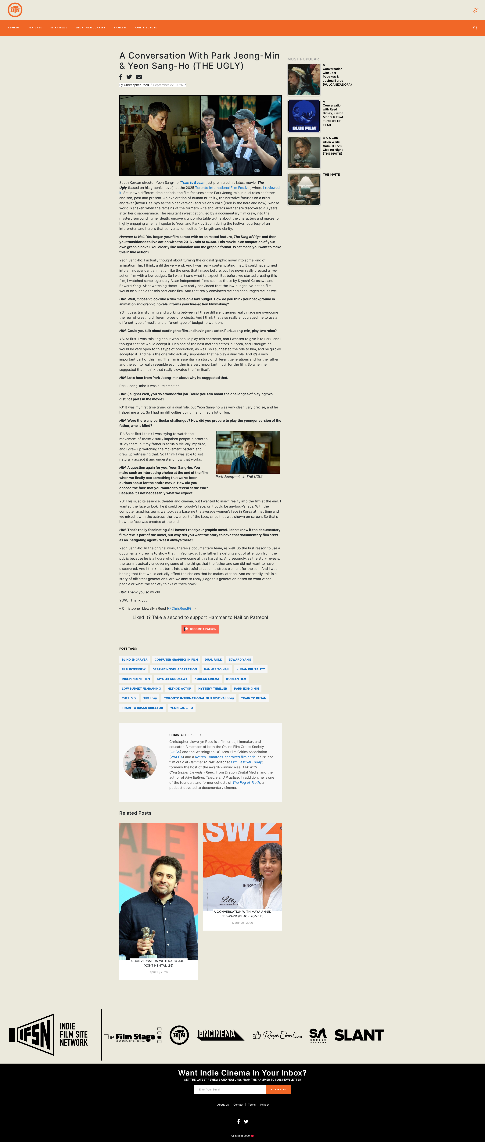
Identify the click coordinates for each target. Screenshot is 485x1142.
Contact (238, 1104)
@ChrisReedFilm (181, 608)
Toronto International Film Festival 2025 (199, 698)
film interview (134, 669)
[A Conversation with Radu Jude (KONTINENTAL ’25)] (158, 901)
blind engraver (135, 659)
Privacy (265, 1104)
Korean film (236, 679)
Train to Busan (253, 698)
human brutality (250, 669)
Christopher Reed (137, 85)
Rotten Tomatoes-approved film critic (225, 757)
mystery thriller (212, 688)
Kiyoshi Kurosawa (172, 679)
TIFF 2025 (150, 698)
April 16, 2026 (158, 972)
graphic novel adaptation (175, 669)
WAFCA (177, 757)
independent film (136, 679)
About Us (223, 1104)
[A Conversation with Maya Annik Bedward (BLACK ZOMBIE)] (242, 877)
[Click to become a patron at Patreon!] (200, 629)
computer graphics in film (176, 659)
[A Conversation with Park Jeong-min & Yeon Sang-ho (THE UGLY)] (143, 762)
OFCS (175, 752)
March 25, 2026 (242, 923)
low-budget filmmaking (141, 688)
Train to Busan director (142, 708)
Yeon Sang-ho (181, 708)
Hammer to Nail (216, 669)
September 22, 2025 (168, 85)
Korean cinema (207, 679)
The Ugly (129, 698)
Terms (252, 1104)
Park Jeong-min (246, 688)
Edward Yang (240, 659)
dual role (213, 659)
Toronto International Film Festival (222, 188)
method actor (179, 688)
